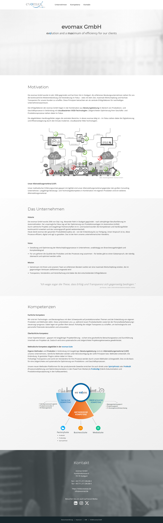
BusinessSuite (80, 432)
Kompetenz (75, 5)
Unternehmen (61, 5)
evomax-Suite (67, 346)
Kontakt (86, 5)
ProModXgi (95, 369)
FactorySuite (63, 432)
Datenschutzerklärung (67, 520)
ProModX (127, 366)
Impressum (79, 520)
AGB (86, 520)
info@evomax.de (81, 491)
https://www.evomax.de (81, 489)
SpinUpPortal (113, 366)
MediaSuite (98, 432)
